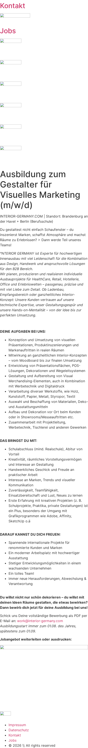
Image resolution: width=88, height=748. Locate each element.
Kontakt (12, 6)
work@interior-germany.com (40, 621)
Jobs (8, 31)
